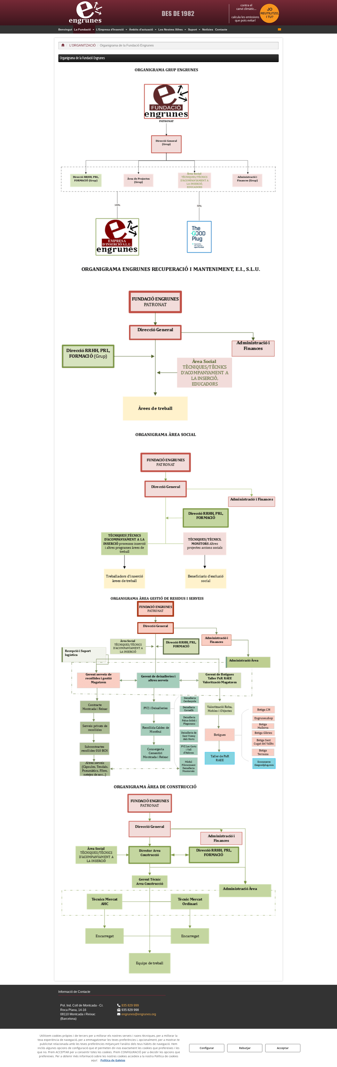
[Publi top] (254, 13)
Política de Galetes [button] (112, 1060)
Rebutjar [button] (245, 1048)
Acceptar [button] (283, 1048)
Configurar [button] (207, 1048)
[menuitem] (65, 29)
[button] (92, 12)
